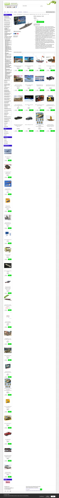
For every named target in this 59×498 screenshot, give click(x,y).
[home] (5, 12)
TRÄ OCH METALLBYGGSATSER (7, 116)
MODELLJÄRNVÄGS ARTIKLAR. (7, 80)
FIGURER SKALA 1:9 (8, 46)
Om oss (5, 138)
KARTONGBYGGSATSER (7, 110)
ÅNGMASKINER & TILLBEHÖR (6, 121)
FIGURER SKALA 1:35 (8, 48)
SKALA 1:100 (7, 64)
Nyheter (5, 140)
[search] (41, 6)
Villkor (5, 130)
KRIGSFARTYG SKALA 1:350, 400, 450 (8, 60)
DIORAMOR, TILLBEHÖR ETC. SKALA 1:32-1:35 (8, 37)
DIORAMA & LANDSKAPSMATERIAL (7, 108)
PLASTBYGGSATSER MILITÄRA (7, 31)
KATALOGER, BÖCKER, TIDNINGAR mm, (7, 119)
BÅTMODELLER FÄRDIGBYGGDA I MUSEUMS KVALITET (7, 91)
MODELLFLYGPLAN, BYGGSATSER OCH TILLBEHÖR (7, 105)
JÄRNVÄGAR (7, 53)
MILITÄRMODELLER (7, 26)
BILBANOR (5, 82)
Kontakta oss (6, 131)
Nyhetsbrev (6, 141)
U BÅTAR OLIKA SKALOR (7, 74)
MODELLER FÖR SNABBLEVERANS (6, 17)
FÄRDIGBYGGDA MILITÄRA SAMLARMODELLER (7, 28)
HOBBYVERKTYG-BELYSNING (6, 88)
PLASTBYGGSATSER (7, 22)
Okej (53, 496)
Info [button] (6, 160)
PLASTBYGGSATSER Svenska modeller (7, 24)
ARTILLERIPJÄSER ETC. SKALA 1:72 (8, 45)
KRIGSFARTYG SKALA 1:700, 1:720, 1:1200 (8, 62)
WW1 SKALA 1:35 (7, 78)
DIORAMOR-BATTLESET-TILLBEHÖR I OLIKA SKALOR (8, 34)
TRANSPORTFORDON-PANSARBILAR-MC (8, 72)
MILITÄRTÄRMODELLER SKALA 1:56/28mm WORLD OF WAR (8, 76)
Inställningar (42, 496)
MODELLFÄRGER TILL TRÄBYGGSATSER (7, 99)
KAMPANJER (6, 126)
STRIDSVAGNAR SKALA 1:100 (8, 70)
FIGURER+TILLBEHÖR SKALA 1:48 (8, 50)
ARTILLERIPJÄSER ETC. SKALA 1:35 (8, 41)
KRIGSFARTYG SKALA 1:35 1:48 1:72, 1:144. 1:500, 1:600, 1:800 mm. (8, 57)
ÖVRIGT (5, 124)
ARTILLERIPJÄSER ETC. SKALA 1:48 (8, 43)
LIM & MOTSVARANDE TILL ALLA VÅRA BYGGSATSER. (7, 101)
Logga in (5, 134)
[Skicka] (41, 489)
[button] (9, 160)
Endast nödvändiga (47, 496)
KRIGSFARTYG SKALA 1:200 (8, 54)
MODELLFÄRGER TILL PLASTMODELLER (7, 94)
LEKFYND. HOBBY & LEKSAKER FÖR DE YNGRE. (7, 85)
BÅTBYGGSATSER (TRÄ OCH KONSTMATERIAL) (7, 19)
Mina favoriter (6, 133)
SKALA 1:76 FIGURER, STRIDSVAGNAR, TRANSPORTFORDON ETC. (8, 67)
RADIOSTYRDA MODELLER (6, 114)
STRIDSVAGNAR (7, 69)
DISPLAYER (5, 123)
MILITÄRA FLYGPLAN (8, 63)
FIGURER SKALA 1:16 (8, 47)
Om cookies (6, 143)
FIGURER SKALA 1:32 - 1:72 (8, 52)
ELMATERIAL (6, 111)
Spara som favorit (18, 31)
